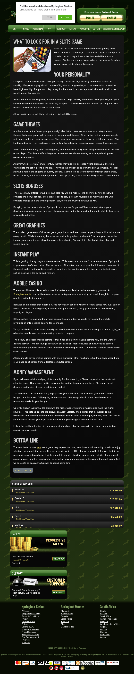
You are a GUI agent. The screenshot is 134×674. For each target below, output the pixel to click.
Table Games (67, 614)
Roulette (64, 616)
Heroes (103, 632)
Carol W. (19, 511)
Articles (25, 624)
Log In (90, 18)
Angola (103, 627)
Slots (63, 624)
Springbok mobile (22, 294)
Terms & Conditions (30, 616)
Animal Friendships (108, 619)
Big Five (103, 614)
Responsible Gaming (31, 614)
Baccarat (65, 621)
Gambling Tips (67, 627)
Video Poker (66, 619)
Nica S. (18, 503)
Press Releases (29, 632)
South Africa (105, 616)
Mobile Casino (28, 621)
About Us (26, 642)
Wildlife (103, 629)
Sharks (103, 611)
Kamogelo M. (21, 520)
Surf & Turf (104, 635)
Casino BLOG (28, 627)
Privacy (25, 619)
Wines (103, 637)
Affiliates (25, 611)
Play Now (59, 559)
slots (39, 447)
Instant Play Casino (30, 635)
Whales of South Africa (110, 624)
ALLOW (65, 17)
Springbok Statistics (30, 629)
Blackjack (65, 611)
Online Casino (120, 28)
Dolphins (104, 621)
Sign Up (112, 18)
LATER (49, 17)
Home (14, 28)
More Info (58, 592)
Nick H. (18, 494)
